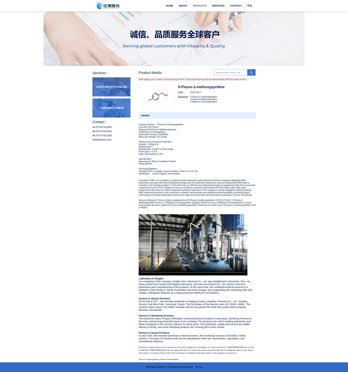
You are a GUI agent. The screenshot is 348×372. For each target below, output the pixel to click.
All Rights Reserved (177, 367)
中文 (249, 5)
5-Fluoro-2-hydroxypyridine (149, 359)
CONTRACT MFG (112, 108)
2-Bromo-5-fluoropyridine (169, 359)
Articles (198, 367)
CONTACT (236, 5)
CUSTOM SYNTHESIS (111, 87)
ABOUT (183, 5)
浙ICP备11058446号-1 (156, 367)
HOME (169, 5)
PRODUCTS (200, 5)
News (190, 367)
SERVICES (218, 5)
